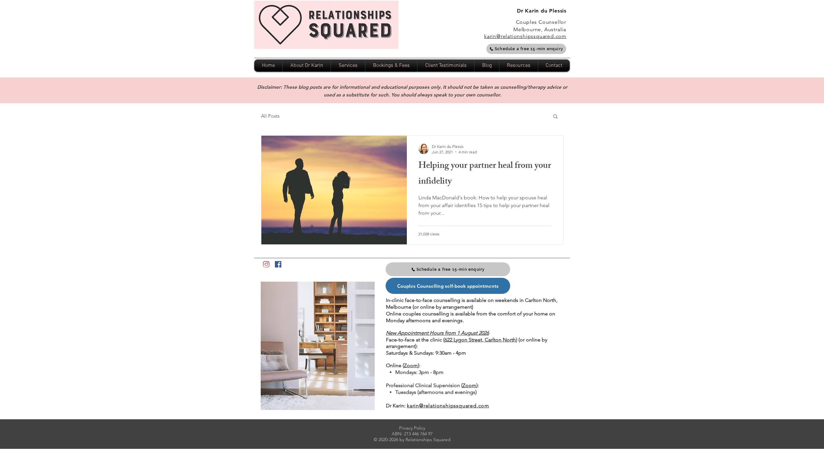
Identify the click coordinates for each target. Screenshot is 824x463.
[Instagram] (266, 264)
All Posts (270, 116)
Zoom (411, 365)
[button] (555, 116)
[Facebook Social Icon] (278, 264)
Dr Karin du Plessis (541, 11)
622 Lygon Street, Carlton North (480, 340)
